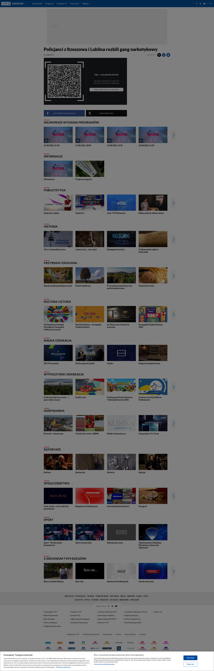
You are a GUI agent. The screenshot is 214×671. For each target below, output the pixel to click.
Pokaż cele (190, 664)
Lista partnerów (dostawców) (104, 664)
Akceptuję (190, 658)
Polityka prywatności (63, 667)
